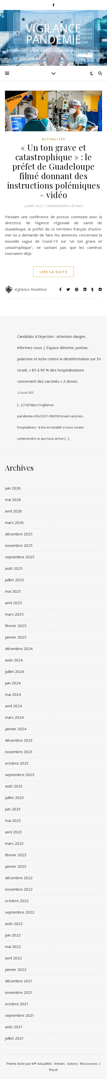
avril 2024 (13, 705)
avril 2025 (13, 602)
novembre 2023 (19, 751)
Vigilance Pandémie (53, 33)
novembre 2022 (19, 889)
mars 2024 (14, 717)
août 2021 (14, 1026)
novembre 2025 (19, 545)
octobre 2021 (17, 1003)
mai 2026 (13, 499)
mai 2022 (13, 946)
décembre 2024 (19, 648)
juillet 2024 (14, 671)
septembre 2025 (19, 556)
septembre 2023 (19, 774)
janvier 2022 (15, 969)
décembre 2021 (19, 980)
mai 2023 (13, 820)
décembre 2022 (19, 877)
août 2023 (14, 786)
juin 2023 (13, 808)
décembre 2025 (19, 533)
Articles (59, 1063)
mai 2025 (13, 591)
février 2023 (15, 854)
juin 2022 (13, 935)
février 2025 (15, 625)
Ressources (89, 1063)
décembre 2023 (19, 740)
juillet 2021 (14, 1038)
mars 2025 (14, 614)
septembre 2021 (19, 1015)
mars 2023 (14, 843)
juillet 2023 (14, 797)
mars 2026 (14, 522)
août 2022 (14, 923)
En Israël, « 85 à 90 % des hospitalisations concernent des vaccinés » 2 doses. (59, 370)
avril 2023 (13, 831)
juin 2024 (13, 682)
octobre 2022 (17, 900)
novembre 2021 (19, 992)
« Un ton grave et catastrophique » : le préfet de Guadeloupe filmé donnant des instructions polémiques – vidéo (53, 171)
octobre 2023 (17, 763)
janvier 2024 (15, 728)
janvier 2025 (15, 637)
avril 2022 (13, 957)
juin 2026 (13, 488)
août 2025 (14, 568)
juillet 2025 (14, 579)
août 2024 (14, 659)
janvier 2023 (15, 866)
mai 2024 (13, 694)
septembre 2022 (19, 912)
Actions (72, 1063)
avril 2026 (13, 510)
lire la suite (53, 272)
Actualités (53, 139)
